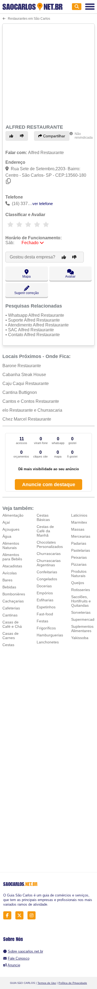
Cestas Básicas (43, 517)
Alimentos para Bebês (12, 557)
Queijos (77, 583)
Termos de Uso (46, 982)
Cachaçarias (13, 601)
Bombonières (13, 594)
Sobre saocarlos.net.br (25, 951)
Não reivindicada (84, 135)
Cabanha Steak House (24, 374)
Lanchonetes (48, 642)
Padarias (78, 543)
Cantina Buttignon (19, 392)
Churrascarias (49, 553)
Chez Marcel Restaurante (26, 419)
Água (6, 536)
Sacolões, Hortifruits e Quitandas (81, 601)
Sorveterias (81, 612)
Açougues (10, 529)
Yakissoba (79, 638)
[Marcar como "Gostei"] (12, 136)
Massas (77, 529)
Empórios (45, 593)
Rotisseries (80, 590)
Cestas (8, 645)
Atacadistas (12, 566)
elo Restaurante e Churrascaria (32, 410)
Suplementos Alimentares (82, 628)
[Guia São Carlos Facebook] (8, 915)
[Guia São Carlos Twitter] (20, 915)
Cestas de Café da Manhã (45, 530)
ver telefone (42, 203)
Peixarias (79, 557)
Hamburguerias (50, 635)
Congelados (47, 579)
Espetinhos (46, 607)
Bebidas (9, 587)
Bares (7, 580)
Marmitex (79, 522)
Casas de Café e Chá (12, 624)
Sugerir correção (26, 293)
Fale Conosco (18, 958)
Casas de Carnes (10, 635)
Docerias (44, 586)
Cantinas (10, 615)
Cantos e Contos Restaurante (30, 401)
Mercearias (80, 536)
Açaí (6, 522)
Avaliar (70, 276)
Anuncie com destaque (48, 484)
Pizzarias (78, 564)
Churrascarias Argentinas (49, 562)
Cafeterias (11, 608)
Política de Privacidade (72, 982)
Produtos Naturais (78, 573)
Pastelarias (80, 550)
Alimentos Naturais (10, 545)
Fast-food (45, 614)
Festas (42, 621)
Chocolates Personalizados (50, 544)
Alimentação (12, 515)
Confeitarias (47, 572)
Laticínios (79, 515)
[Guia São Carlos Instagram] (33, 915)
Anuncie (14, 965)
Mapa (26, 276)
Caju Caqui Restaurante (25, 383)
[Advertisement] (48, 73)
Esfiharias (45, 600)
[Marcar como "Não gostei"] (22, 136)
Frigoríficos (46, 628)
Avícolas (9, 573)
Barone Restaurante (21, 365)
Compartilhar (53, 136)
